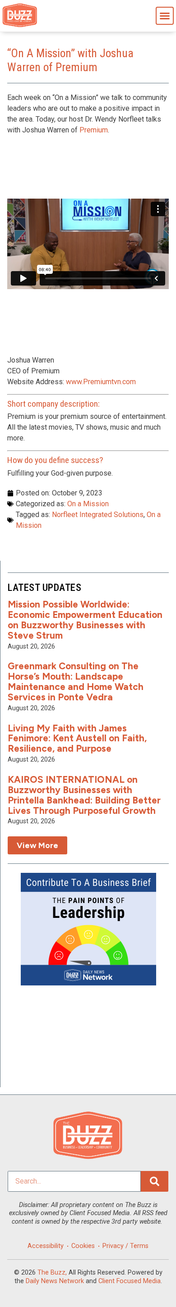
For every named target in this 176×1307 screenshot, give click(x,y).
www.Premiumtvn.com (101, 381)
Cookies (83, 1246)
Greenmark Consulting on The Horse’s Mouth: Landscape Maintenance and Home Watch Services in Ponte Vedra (76, 681)
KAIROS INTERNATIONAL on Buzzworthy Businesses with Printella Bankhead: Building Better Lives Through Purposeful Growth (84, 795)
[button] (165, 16)
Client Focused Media (129, 1281)
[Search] (154, 1181)
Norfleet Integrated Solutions (98, 514)
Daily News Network (55, 1281)
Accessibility (46, 1246)
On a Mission (88, 503)
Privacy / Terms (125, 1246)
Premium (93, 130)
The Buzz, (52, 1272)
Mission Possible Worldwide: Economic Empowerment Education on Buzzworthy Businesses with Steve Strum (85, 620)
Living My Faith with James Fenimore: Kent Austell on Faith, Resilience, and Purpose (77, 738)
